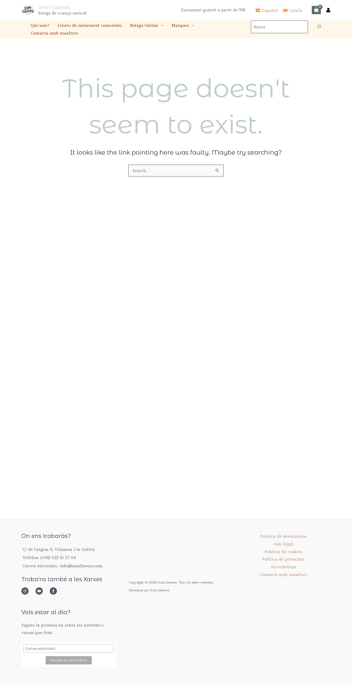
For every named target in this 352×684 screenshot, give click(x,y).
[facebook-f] (55, 591)
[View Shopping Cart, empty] (316, 10)
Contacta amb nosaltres (54, 33)
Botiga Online (144, 25)
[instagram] (27, 591)
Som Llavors (54, 7)
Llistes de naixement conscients (89, 25)
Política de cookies (283, 551)
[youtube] (42, 591)
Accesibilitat (283, 566)
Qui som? (40, 25)
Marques (180, 25)
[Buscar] (319, 26)
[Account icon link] (328, 10)
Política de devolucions (283, 536)
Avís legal (283, 543)
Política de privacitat (283, 559)
